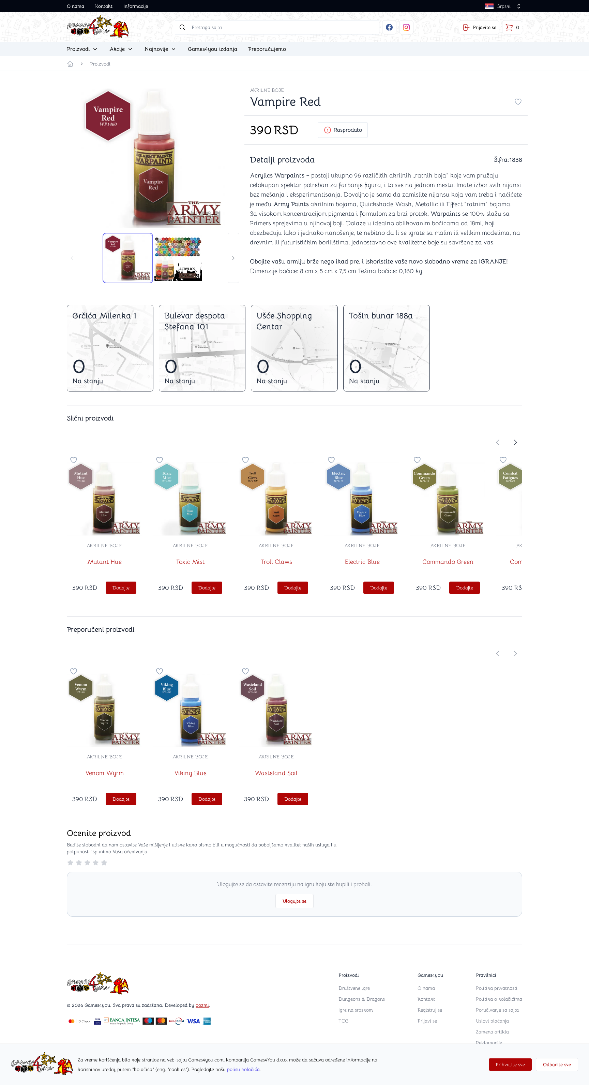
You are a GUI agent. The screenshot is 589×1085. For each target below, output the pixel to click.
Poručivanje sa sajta (497, 1010)
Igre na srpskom (355, 1010)
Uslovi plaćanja (492, 1021)
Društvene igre (354, 988)
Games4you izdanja (212, 49)
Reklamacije (489, 1043)
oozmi (202, 1005)
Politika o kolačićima (499, 999)
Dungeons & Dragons (361, 999)
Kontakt (103, 6)
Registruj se (430, 1010)
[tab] (128, 258)
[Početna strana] (70, 63)
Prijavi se (427, 1021)
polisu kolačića (243, 1069)
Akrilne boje (267, 90)
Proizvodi (100, 64)
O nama (75, 6)
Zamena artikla (492, 1032)
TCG (343, 1021)
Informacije (135, 6)
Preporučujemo (267, 49)
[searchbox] (277, 27)
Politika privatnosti (496, 988)
